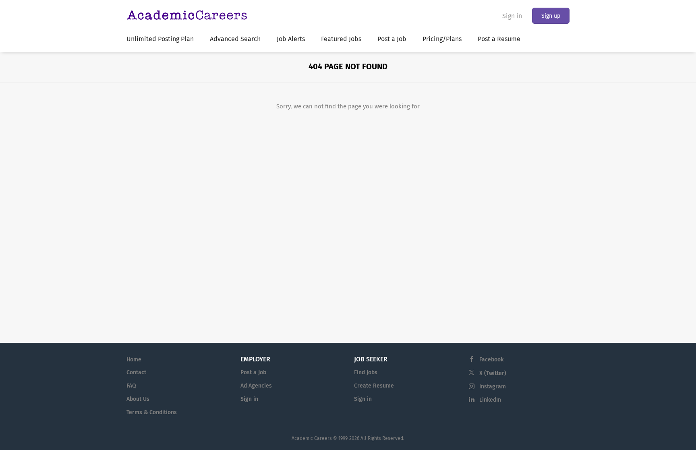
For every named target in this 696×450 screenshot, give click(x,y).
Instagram (492, 386)
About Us (137, 399)
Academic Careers (312, 438)
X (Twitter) (492, 373)
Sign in (512, 16)
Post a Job (253, 372)
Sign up (550, 15)
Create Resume (374, 385)
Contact (136, 372)
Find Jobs (365, 372)
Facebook (491, 359)
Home (133, 359)
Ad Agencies (256, 385)
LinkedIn (490, 399)
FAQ (131, 385)
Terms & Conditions (151, 412)
